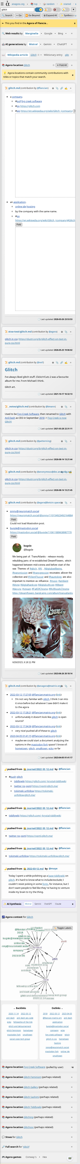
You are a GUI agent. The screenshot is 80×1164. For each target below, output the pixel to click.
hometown (21, 748)
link (58, 694)
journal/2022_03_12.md (40, 769)
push (13, 776)
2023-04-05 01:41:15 (20, 736)
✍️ (66, 88)
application (19, 202)
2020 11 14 (14, 1013)
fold (19, 224)
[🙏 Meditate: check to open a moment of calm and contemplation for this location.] (66, 9)
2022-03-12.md (35, 868)
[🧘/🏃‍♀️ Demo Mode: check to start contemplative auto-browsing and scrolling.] (48, 9)
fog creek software (31, 101)
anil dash (10, 1018)
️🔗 (61, 88)
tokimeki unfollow (24, 790)
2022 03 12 (26, 1013)
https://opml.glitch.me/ (45, 786)
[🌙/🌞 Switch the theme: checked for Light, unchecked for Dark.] (39, 9)
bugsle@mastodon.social (24, 528)
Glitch (33, 54)
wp (18, 110)
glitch (68, 54)
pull (19, 101)
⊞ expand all (50, 15)
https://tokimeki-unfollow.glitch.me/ (49, 856)
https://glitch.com (30, 106)
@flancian (64, 769)
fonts (45, 884)
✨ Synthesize (68, 15)
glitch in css (11, 339)
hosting (31, 206)
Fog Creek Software (28, 413)
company (17, 96)
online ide (20, 206)
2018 (41, 417)
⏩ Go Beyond (32, 15)
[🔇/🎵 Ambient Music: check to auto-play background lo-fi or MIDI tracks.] (57, 9)
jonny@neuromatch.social (24, 511)
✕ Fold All (62, 65)
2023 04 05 (67, 1013)
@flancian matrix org (52, 1018)
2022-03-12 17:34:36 (20, 726)
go (18, 106)
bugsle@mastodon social (57, 1026)
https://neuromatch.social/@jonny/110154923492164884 (41, 515)
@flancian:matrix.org (43, 694)
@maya (53, 868)
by (37, 769)
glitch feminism (14, 1030)
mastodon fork (39, 744)
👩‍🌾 (24, 769)
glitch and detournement (20, 1026)
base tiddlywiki (56, 875)
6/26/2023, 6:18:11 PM (23, 662)
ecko (51, 748)
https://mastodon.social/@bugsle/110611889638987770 (41, 532)
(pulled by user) (37, 1067)
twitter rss (19, 786)
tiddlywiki (19, 781)
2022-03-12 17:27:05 (20, 694)
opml (29, 786)
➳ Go (19, 15)
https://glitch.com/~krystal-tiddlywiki (45, 781)
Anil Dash (10, 417)
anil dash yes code (25, 1018)
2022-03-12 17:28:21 (20, 712)
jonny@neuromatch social (57, 1047)
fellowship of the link (22, 1022)
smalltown (41, 748)
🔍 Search (7, 15)
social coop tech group (20, 1038)
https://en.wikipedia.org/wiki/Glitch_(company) (47, 110)
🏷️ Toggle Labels (62, 928)
